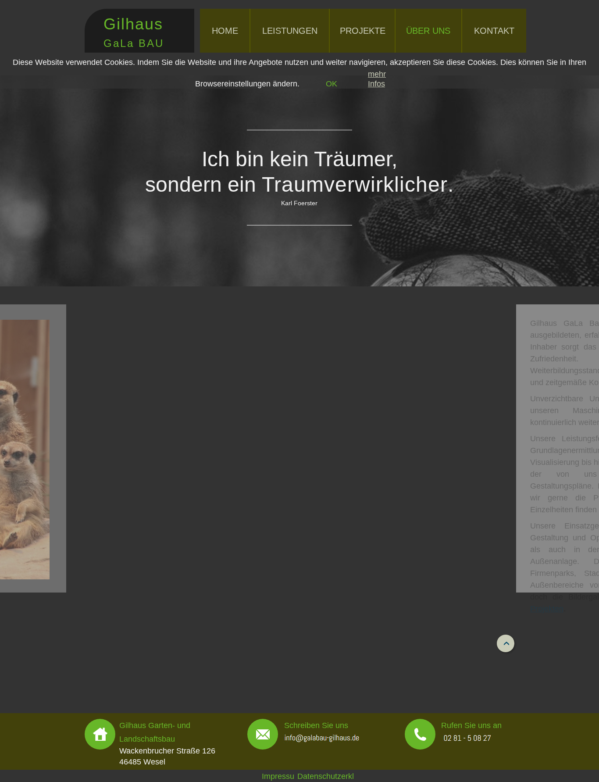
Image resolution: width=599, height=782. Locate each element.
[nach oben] (505, 643)
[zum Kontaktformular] (262, 734)
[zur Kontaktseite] (100, 734)
